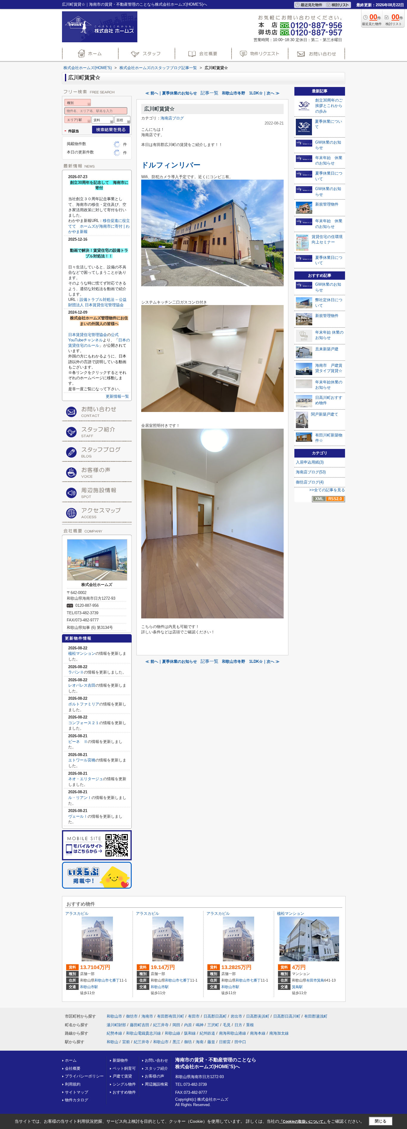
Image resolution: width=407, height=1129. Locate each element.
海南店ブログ (172, 118)
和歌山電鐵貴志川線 (143, 1033)
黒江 (176, 1042)
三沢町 (213, 1025)
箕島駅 (297, 987)
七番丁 (114, 980)
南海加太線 (279, 1033)
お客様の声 (154, 1076)
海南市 (147, 1016)
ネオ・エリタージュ (85, 779)
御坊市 (132, 1016)
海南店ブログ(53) (311, 472)
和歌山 (112, 1042)
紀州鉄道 (207, 1033)
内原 (188, 1025)
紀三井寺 (161, 1025)
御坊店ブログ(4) (310, 482)
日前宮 (225, 1042)
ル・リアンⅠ (79, 797)
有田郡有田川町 (170, 1016)
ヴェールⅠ (78, 816)
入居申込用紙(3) (310, 462)
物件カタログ (76, 1100)
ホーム (71, 1060)
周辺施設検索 (156, 1084)
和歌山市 (101, 980)
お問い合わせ (156, 1060)
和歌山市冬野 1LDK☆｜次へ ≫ (250, 93)
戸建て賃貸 (122, 1076)
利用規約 (72, 1084)
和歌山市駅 (89, 987)
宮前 (126, 1042)
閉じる (380, 1121)
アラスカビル (76, 913)
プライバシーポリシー (84, 1076)
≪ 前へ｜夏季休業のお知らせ (171, 93)
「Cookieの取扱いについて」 (303, 1121)
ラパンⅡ (76, 672)
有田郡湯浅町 (315, 1016)
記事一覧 (209, 93)
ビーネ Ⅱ (78, 741)
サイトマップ (76, 1092)
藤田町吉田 (139, 1025)
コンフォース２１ (83, 723)
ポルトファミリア (83, 704)
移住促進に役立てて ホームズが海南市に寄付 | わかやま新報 (99, 226)
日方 (238, 1025)
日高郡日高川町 (286, 1016)
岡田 (176, 1025)
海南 (200, 1042)
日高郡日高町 (215, 1016)
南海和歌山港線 (232, 1033)
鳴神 (200, 1025)
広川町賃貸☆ (159, 109)
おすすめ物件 (124, 1092)
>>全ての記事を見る (327, 490)
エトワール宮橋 (81, 760)
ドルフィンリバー (171, 165)
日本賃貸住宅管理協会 (87, 334)
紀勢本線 (114, 1033)
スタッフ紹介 (156, 1068)
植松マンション (81, 653)
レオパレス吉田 (81, 685)
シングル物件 (124, 1084)
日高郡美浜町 (257, 1016)
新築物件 (120, 1060)
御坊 (188, 1042)
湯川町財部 (116, 1025)
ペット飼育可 (124, 1068)
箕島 (320, 980)
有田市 (311, 980)
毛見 (227, 1025)
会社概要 (72, 1068)
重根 (250, 1025)
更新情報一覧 (117, 396)
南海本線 (257, 1033)
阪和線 (190, 1033)
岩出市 (236, 1016)
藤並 (211, 1042)
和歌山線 (172, 1033)
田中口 (240, 1042)
